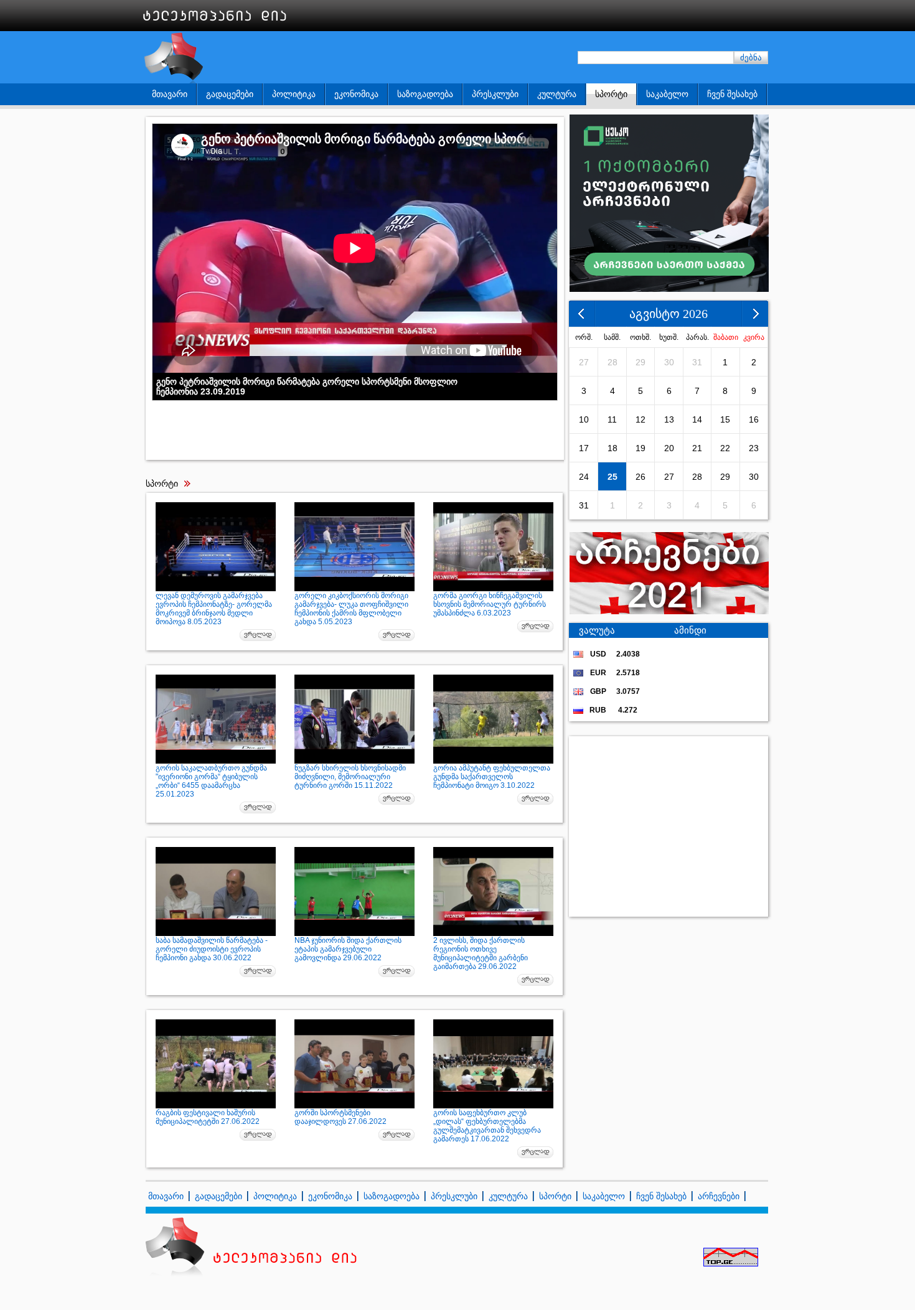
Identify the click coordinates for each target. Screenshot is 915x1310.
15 (725, 419)
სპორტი (611, 94)
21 (697, 448)
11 (612, 419)
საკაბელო (667, 94)
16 (754, 419)
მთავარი (169, 94)
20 (669, 448)
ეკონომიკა (356, 94)
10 (584, 419)
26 (640, 477)
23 (754, 448)
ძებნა (751, 57)
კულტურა (556, 94)
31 (697, 362)
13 (669, 419)
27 (584, 362)
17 (584, 448)
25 (612, 477)
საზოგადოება (425, 94)
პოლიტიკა (294, 94)
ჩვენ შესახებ (732, 94)
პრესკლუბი (495, 94)
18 (612, 448)
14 (697, 419)
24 (584, 477)
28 (612, 362)
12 (640, 419)
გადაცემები (229, 94)
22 (725, 448)
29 (640, 362)
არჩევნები (718, 1196)
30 (669, 362)
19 (640, 448)
